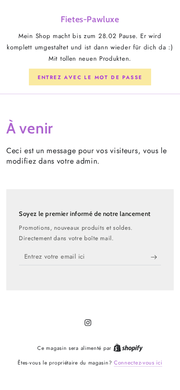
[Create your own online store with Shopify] (128, 348)
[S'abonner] (156, 257)
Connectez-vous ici (138, 363)
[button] (90, 77)
